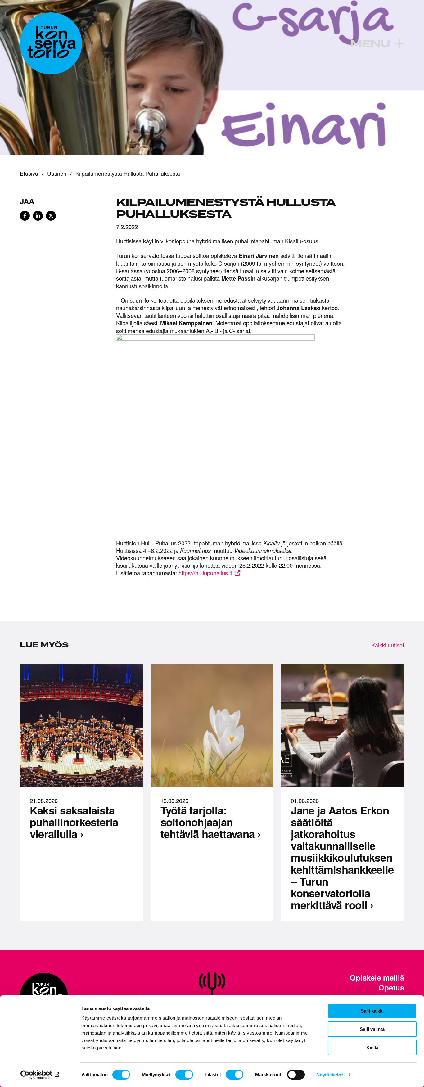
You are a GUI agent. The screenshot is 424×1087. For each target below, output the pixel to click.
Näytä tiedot (329, 1074)
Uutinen (56, 173)
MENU (370, 44)
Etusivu (29, 173)
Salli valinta (372, 1029)
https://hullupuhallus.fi (205, 573)
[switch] (184, 1075)
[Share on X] (51, 216)
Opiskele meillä (377, 977)
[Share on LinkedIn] (38, 216)
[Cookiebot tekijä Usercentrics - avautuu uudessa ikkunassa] (40, 1075)
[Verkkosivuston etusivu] (51, 43)
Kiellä (372, 1047)
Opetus (391, 987)
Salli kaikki (372, 1010)
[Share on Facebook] (25, 216)
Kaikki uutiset (387, 645)
